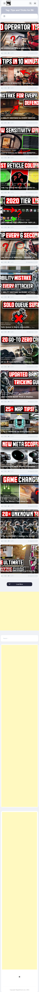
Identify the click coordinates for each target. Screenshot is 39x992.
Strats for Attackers (5, 45)
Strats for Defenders (16, 45)
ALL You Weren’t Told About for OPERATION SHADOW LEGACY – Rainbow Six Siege (15, 501)
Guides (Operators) (24, 44)
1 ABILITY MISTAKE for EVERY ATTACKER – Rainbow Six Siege (19, 292)
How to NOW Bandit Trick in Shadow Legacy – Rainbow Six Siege (17, 397)
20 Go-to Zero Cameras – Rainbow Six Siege (17, 362)
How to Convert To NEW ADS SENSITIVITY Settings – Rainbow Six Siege (19, 153)
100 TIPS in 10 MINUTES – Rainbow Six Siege (18, 257)
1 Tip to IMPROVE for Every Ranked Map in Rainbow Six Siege (18, 432)
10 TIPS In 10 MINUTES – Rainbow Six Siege (17, 83)
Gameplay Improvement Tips (12, 44)
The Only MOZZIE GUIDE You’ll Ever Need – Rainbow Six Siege (19, 571)
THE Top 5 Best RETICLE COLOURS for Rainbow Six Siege (18, 188)
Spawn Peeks (20, 253)
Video (35, 24)
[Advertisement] (19, 611)
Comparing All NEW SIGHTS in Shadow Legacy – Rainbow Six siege (18, 466)
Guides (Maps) (23, 251)
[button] (4, 3)
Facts (2, 44)
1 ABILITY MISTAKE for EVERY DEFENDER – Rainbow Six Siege (19, 118)
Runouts (14, 253)
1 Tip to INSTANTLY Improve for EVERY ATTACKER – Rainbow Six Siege (18, 536)
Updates (14, 150)
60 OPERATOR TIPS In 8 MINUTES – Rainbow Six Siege (16, 48)
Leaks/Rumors (4, 498)
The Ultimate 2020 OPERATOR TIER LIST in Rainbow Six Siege (18, 223)
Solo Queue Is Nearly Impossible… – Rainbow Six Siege (17, 327)
